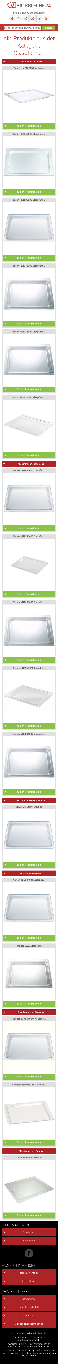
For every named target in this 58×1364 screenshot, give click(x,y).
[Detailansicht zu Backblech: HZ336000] (29, 655)
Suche (48, 27)
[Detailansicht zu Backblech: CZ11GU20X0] (29, 859)
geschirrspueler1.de (29, 1307)
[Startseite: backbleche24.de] (29, 8)
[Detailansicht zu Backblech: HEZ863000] (29, 186)
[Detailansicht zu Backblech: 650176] (29, 1210)
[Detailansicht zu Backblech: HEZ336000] (29, 450)
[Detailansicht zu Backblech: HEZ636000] (29, 252)
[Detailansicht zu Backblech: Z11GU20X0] (29, 932)
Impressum (29, 1240)
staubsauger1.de (29, 1315)
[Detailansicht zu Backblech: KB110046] (29, 1071)
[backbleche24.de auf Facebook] (29, 1256)
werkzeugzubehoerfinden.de (29, 1324)
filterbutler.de (29, 1299)
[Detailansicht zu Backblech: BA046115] (29, 1137)
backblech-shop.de (29, 1273)
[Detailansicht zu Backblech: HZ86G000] (29, 720)
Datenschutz (29, 1232)
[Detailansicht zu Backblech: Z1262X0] (29, 998)
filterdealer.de (29, 1281)
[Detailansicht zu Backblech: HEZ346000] (29, 384)
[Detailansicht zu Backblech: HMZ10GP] (29, 120)
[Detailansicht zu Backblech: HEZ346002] (29, 318)
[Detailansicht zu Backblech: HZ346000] (29, 589)
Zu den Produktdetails (29, 125)
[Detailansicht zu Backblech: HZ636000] (29, 523)
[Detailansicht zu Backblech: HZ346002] (29, 786)
